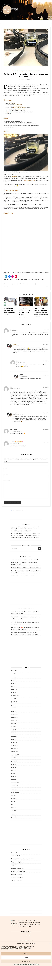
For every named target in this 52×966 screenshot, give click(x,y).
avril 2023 (13, 708)
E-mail (6, 468)
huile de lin (17, 109)
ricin (24, 109)
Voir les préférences (26, 961)
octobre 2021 (14, 751)
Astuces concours (15, 855)
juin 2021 (13, 764)
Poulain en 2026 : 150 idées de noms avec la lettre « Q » (25, 559)
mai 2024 (13, 683)
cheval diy (11, 283)
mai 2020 (13, 804)
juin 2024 (13, 680)
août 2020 (13, 795)
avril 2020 (13, 807)
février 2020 (14, 814)
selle (34, 283)
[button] (50, 943)
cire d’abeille (12, 103)
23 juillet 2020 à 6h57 (14, 330)
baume (5, 283)
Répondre (45, 329)
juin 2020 (13, 801)
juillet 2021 (14, 761)
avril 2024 (13, 686)
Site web (6, 474)
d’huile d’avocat (18, 106)
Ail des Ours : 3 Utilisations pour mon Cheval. (22, 576)
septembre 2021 (15, 755)
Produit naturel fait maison (18, 871)
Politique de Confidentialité (26, 964)
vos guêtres (32, 180)
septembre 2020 (15, 792)
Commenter (7, 481)
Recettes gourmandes (16, 874)
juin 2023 (13, 705)
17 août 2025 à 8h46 (24, 376)
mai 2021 (13, 767)
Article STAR (14, 852)
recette (29, 283)
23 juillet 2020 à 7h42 (17, 345)
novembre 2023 (15, 695)
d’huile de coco (18, 104)
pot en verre (9, 112)
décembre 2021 (15, 745)
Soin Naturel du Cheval (17, 877)
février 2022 (14, 739)
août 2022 (13, 723)
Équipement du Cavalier (17, 865)
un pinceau (14, 176)
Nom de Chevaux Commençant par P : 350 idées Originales (25, 567)
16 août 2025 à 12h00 (20, 362)
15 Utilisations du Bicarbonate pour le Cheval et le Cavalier (9, 310)
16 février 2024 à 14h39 (15, 388)
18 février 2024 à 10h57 (18, 414)
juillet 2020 (14, 798)
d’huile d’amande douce (19, 107)
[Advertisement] (26, 593)
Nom (5, 461)
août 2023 (13, 699)
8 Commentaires (29, 79)
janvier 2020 (14, 817)
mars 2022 (14, 736)
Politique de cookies (17, 964)
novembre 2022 (15, 717)
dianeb (7, 287)
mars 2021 (14, 773)
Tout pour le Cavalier (16, 880)
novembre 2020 (15, 786)
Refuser (26, 957)
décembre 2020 (15, 783)
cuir (16, 283)
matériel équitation (22, 283)
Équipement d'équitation (17, 862)
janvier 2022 (14, 742)
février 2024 (14, 689)
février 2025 (14, 677)
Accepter (26, 953)
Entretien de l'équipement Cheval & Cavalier (26, 71)
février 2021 (14, 776)
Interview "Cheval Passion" (18, 868)
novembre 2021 (15, 748)
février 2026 (14, 670)
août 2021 (13, 758)
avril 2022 (13, 733)
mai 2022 (13, 730)
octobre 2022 (14, 720)
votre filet (26, 180)
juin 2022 (13, 727)
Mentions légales (36, 964)
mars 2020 (14, 811)
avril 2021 (13, 770)
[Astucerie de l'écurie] (26, 10)
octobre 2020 (14, 789)
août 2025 (13, 674)
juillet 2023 (14, 702)
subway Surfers (15, 622)
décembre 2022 (15, 714)
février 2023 (14, 711)
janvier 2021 (14, 779)
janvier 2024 (14, 692)
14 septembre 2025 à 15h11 (15, 431)
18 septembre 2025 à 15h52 (15, 443)
